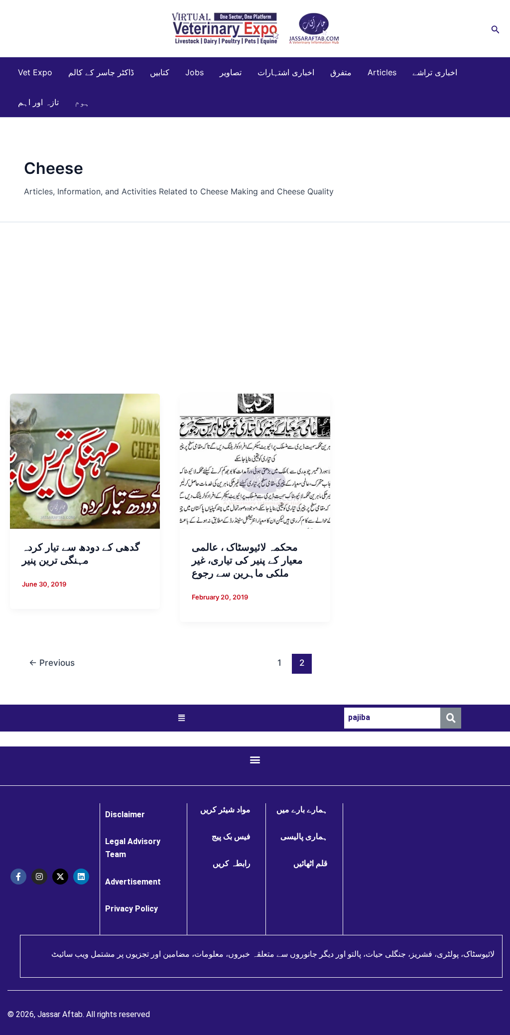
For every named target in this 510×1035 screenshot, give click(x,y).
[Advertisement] (255, 308)
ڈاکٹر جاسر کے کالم (101, 72)
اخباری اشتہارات (285, 72)
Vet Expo (35, 72)
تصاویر (231, 72)
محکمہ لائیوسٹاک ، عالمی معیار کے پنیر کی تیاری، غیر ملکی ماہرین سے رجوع (247, 560)
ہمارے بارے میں (302, 809)
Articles (382, 72)
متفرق (341, 72)
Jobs (194, 72)
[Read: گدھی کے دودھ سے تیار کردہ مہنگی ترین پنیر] (85, 460)
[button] (495, 28)
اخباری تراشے (434, 72)
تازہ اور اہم (38, 102)
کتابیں (159, 72)
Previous (52, 662)
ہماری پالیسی (304, 836)
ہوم (82, 102)
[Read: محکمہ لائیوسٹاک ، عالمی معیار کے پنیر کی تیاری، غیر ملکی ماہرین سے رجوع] (255, 460)
